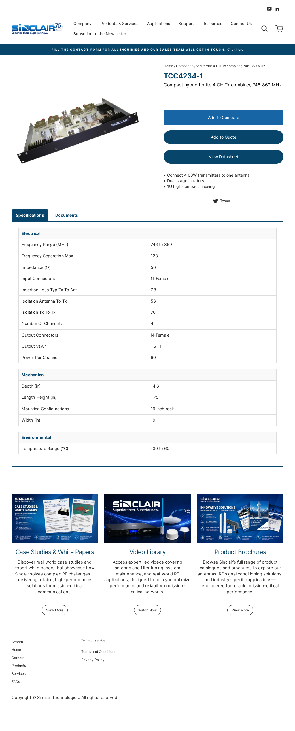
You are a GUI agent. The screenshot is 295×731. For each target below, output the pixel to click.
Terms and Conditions (98, 651)
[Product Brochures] (240, 518)
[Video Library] (147, 518)
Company (82, 23)
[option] (147, 49)
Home (168, 66)
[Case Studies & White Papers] (55, 518)
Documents (66, 215)
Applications (158, 23)
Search (17, 642)
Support (186, 23)
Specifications (30, 215)
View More (54, 610)
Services (19, 673)
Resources (212, 23)
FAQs (16, 681)
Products (19, 665)
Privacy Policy (93, 660)
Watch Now (147, 610)
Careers (18, 658)
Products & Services (119, 23)
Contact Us (241, 23)
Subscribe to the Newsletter (99, 33)
